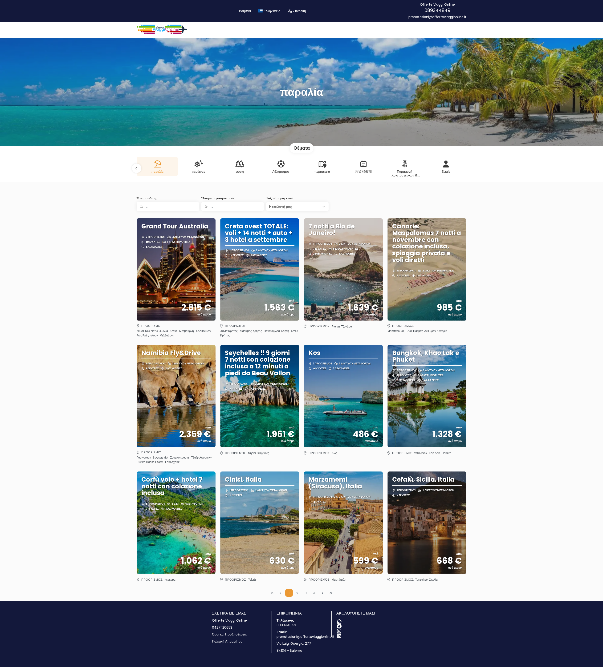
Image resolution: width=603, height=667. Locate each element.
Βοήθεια (245, 10)
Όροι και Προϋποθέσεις (229, 634)
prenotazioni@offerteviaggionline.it (437, 17)
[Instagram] (338, 630)
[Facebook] (338, 625)
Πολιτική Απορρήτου (227, 641)
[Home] (338, 620)
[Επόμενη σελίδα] (322, 593)
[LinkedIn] (338, 634)
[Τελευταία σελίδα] (331, 593)
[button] (136, 168)
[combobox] (232, 206)
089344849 (437, 10)
